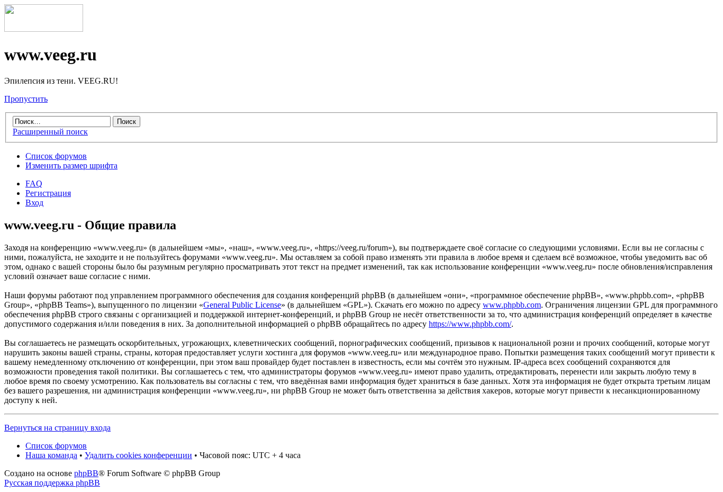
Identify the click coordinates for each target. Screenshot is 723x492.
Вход (34, 202)
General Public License (242, 304)
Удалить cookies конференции (138, 455)
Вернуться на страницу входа (57, 427)
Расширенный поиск (50, 131)
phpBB (86, 473)
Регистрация (48, 193)
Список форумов (56, 155)
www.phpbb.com (512, 304)
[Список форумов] (43, 28)
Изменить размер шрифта (71, 165)
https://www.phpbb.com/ (470, 323)
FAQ (33, 183)
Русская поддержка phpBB (52, 482)
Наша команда (51, 455)
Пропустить (26, 98)
